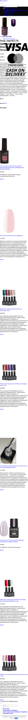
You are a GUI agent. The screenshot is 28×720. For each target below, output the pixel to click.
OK (16, 718)
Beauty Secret (3, 0)
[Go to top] (0, 703)
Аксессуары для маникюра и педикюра (15, 10)
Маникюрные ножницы (10, 9)
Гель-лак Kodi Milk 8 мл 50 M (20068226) (11, 235)
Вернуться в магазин (9, 39)
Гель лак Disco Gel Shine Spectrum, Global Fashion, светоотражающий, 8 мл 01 (13, 466)
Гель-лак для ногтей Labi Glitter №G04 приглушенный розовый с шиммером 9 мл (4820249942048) (12, 167)
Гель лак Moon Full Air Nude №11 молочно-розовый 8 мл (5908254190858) (12, 540)
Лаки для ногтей (8, 713)
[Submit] (3, 707)
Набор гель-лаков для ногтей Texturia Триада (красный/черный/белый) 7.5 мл (13, 600)
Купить (2, 56)
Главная (2, 36)
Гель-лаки (6, 7)
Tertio (5, 103)
